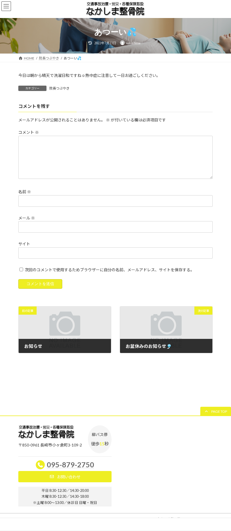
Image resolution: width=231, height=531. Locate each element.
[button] (215, 411)
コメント (28, 132)
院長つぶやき (59, 88)
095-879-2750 (70, 464)
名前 (24, 191)
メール (26, 217)
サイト (24, 243)
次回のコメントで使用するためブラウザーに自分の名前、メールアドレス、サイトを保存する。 (109, 269)
